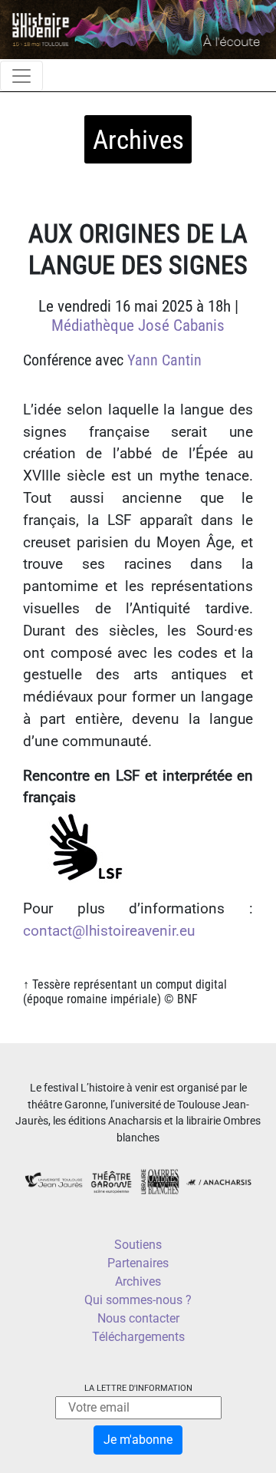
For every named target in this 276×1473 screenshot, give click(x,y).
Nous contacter (138, 1318)
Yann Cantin (164, 360)
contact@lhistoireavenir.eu (109, 931)
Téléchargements (138, 1336)
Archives (138, 1281)
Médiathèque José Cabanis (138, 325)
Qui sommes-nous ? (138, 1300)
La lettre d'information (138, 1388)
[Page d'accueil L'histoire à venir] (138, 28)
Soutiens (138, 1244)
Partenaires (138, 1263)
